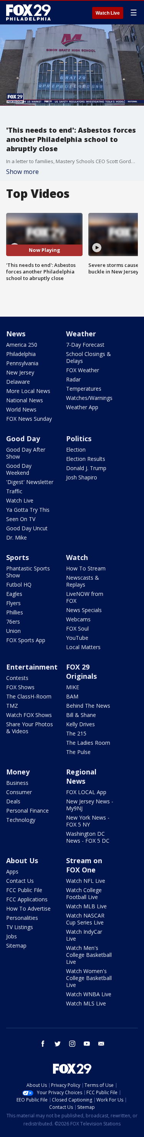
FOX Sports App (25, 640)
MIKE (72, 687)
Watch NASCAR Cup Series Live (85, 919)
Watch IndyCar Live (84, 935)
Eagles (14, 593)
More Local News (28, 391)
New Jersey (20, 372)
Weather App (82, 407)
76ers (13, 621)
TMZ (12, 705)
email (101, 1043)
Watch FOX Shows (29, 715)
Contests (17, 678)
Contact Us (20, 880)
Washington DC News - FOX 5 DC (87, 837)
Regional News (81, 776)
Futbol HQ (18, 584)
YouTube (77, 637)
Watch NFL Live (85, 880)
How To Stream (86, 568)
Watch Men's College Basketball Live (89, 954)
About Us (22, 860)
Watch (77, 557)
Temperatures (83, 388)
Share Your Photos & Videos (29, 727)
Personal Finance (27, 810)
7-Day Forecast (85, 344)
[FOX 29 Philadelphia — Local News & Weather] (28, 12)
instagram (72, 1043)
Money (18, 771)
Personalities (22, 917)
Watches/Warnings (89, 397)
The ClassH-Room (28, 696)
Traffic (14, 491)
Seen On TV (20, 519)
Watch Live (108, 13)
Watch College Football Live (84, 893)
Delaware (18, 381)
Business (17, 782)
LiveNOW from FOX (84, 597)
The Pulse (78, 752)
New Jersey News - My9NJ (89, 805)
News (15, 333)
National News (24, 400)
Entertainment (32, 666)
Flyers (13, 603)
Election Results (85, 458)
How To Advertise (28, 908)
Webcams (78, 619)
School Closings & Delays (88, 357)
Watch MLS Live (86, 1003)
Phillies (14, 612)
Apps (12, 871)
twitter (57, 1043)
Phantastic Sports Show (28, 572)
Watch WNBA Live (88, 994)
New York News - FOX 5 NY (87, 821)
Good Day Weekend (18, 469)
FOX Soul (77, 628)
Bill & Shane (81, 715)
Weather (81, 333)
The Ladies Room (88, 742)
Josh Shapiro (81, 477)
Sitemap (16, 945)
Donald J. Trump (86, 468)
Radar (73, 379)
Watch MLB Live (86, 906)
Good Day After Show (25, 453)
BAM (72, 696)
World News (21, 409)
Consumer (19, 792)
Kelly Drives (80, 724)
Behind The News (88, 705)
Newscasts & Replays (82, 581)
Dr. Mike (16, 537)
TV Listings (19, 927)
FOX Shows (20, 687)
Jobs (11, 936)
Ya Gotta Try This (28, 509)
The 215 (76, 733)
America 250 (21, 344)
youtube (87, 1043)
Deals (13, 801)
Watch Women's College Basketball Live (89, 978)
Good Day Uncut (27, 528)
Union (13, 630)
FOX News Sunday (29, 418)
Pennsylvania (22, 363)
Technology (20, 819)
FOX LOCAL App (86, 792)
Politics (78, 438)
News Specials (84, 610)
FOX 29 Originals (81, 671)
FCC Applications (27, 899)
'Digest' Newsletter (29, 482)
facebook (43, 1043)
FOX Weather (82, 370)
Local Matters (83, 647)
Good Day (23, 438)
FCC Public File (24, 890)
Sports (17, 557)
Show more (22, 171)
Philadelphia (21, 354)
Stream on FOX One (84, 865)
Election (76, 449)
